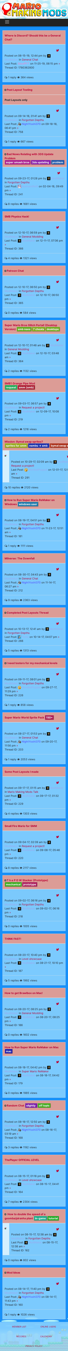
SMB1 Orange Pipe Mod (20, 383)
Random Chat (15, 1105)
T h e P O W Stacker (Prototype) (27, 880)
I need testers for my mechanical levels (32, 663)
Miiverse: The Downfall (19, 558)
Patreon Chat (15, 270)
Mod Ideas (13, 1272)
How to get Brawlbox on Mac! (24, 993)
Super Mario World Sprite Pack (24, 717)
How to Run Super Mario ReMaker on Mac (32, 1047)
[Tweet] (57, 50)
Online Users (48, 1326)
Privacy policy (34, 1346)
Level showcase (32, 958)
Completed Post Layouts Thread (28, 612)
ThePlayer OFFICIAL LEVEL (22, 1160)
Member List (19, 1326)
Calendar (46, 1336)
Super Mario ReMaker (35, 1071)
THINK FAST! (13, 938)
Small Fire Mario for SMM (21, 826)
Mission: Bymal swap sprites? (24, 441)
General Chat (30, 59)
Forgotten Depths (33, 120)
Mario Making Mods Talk (23, 791)
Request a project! (33, 407)
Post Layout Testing (19, 89)
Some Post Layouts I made (22, 771)
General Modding (32, 236)
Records (21, 1336)
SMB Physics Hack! (17, 216)
